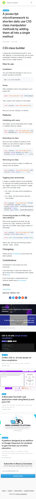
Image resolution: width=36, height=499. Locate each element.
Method (13, 293)
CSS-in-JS (4, 355)
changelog (16, 254)
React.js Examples (12, 3)
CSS (18, 293)
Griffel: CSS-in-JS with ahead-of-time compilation (17, 358)
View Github (7, 289)
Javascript (5, 10)
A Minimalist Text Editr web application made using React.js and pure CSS (18, 399)
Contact (10, 490)
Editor (4, 394)
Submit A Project (29, 490)
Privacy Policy (18, 490)
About (4, 490)
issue (8, 275)
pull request (22, 280)
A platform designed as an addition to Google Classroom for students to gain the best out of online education (17, 444)
